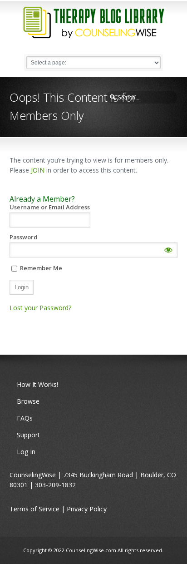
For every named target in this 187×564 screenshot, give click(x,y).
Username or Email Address (50, 207)
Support (28, 434)
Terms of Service (34, 509)
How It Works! (37, 384)
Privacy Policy (87, 509)
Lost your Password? (40, 307)
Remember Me (40, 268)
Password (24, 237)
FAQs (25, 418)
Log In (26, 451)
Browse (28, 401)
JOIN (37, 170)
